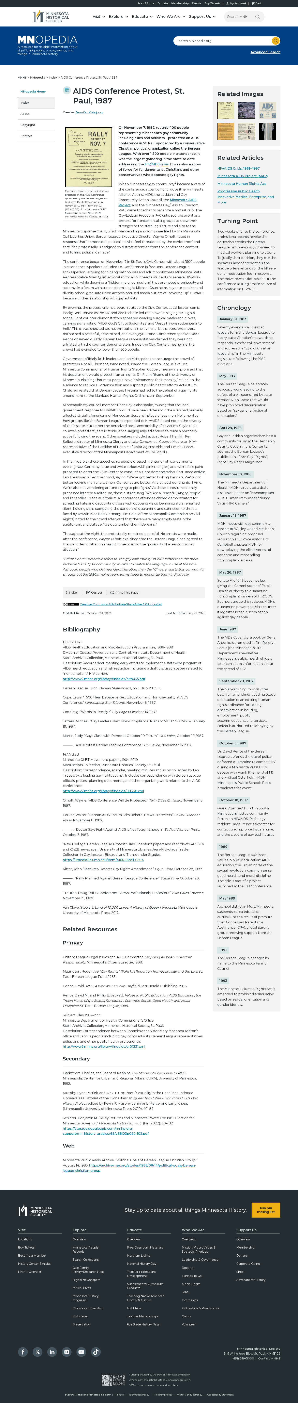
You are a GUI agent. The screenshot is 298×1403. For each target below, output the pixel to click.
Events (196, 3)
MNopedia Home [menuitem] (33, 91)
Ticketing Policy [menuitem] (163, 1394)
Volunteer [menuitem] (189, 1324)
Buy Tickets (213, 3)
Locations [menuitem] (25, 1239)
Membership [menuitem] (245, 1247)
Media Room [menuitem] (191, 1284)
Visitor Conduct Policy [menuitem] (189, 1394)
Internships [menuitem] (190, 1300)
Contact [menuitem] (26, 136)
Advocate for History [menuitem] (251, 1280)
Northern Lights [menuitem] (138, 1255)
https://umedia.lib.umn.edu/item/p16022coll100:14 (103, 860)
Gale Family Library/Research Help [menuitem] (88, 1270)
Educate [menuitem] (134, 1230)
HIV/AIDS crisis (157, 164)
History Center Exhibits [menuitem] (34, 1264)
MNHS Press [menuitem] (82, 1288)
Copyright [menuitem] (27, 125)
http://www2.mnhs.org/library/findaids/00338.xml (103, 791)
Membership (180, 3)
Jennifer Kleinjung (89, 112)
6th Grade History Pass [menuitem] (143, 1324)
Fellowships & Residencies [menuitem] (200, 1308)
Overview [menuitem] (79, 1239)
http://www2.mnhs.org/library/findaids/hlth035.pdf (104, 679)
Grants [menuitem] (186, 1316)
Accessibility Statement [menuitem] (220, 1394)
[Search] (258, 16)
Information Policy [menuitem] (139, 1394)
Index (53, 77)
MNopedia (38, 77)
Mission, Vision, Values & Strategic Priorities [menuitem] (198, 1249)
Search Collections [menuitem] (86, 1259)
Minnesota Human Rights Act (241, 184)
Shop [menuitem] (240, 1272)
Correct (96, 592)
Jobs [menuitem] (185, 1292)
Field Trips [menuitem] (134, 1308)
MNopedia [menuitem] (80, 1316)
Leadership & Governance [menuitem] (200, 1259)
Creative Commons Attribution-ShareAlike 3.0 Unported (121, 604)
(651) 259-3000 (243, 1358)
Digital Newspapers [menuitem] (86, 1280)
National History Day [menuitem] (141, 1264)
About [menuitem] (24, 114)
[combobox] (226, 41)
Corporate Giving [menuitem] (248, 1264)
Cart (258, 3)
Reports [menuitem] (187, 1268)
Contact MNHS (269, 1358)
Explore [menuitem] (80, 1230)
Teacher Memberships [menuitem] (143, 1316)
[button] (99, 16)
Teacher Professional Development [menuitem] (141, 1274)
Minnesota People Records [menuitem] (86, 1249)
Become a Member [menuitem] (32, 1255)
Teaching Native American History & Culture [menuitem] (145, 1298)
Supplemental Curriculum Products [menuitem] (145, 1286)
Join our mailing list (266, 1210)
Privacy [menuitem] (120, 1394)
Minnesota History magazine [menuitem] (86, 1298)
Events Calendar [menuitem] (29, 1272)
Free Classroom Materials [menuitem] (145, 1247)
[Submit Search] (276, 41)
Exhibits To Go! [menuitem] (192, 1276)
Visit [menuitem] (22, 1230)
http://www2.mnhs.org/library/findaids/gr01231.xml (104, 1047)
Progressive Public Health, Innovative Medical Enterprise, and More (245, 196)
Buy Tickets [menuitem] (26, 1247)
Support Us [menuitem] (246, 1230)
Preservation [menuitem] (82, 1324)
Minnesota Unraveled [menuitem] (88, 1308)
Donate (163, 3)
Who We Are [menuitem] (193, 1230)
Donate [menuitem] (241, 1255)
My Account (238, 3)
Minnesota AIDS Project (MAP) (242, 176)
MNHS (22, 77)
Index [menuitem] (25, 102)
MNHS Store (146, 3)
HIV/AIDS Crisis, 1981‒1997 (238, 168)
